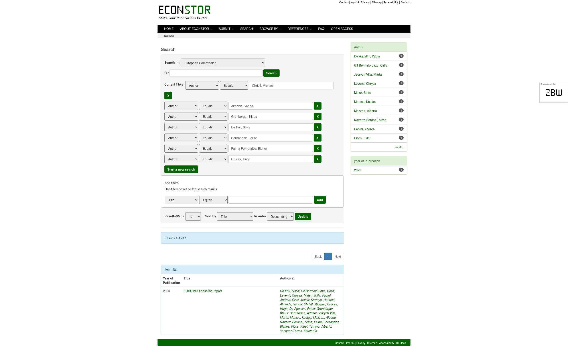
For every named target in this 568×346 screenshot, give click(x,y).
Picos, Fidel (299, 326)
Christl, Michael (314, 304)
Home (169, 28)
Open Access (342, 28)
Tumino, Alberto (320, 326)
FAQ (321, 28)
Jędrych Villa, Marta (368, 74)
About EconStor (195, 28)
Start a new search (181, 169)
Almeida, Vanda (291, 304)
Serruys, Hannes (322, 299)
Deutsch (405, 2)
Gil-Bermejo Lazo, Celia (317, 291)
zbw (553, 92)
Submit (225, 28)
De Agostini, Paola (302, 308)
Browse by (269, 28)
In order (260, 216)
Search (246, 28)
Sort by (210, 216)
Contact (344, 2)
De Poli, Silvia (289, 291)
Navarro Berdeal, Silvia (296, 322)
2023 (357, 170)
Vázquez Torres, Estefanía (298, 330)
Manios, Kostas (300, 317)
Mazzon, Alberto (324, 317)
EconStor (169, 35)
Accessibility (391, 2)
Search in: (172, 62)
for (166, 72)
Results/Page (174, 216)
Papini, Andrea (364, 129)
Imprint (355, 2)
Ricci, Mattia (300, 299)
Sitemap (377, 2)
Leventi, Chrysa (291, 295)
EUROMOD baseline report (203, 291)
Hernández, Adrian (303, 313)
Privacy (365, 2)
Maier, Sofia (312, 295)
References (298, 28)
